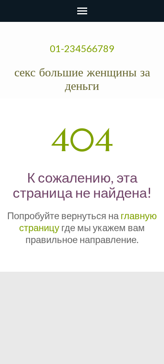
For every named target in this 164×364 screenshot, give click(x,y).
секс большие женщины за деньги (82, 79)
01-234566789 (82, 48)
